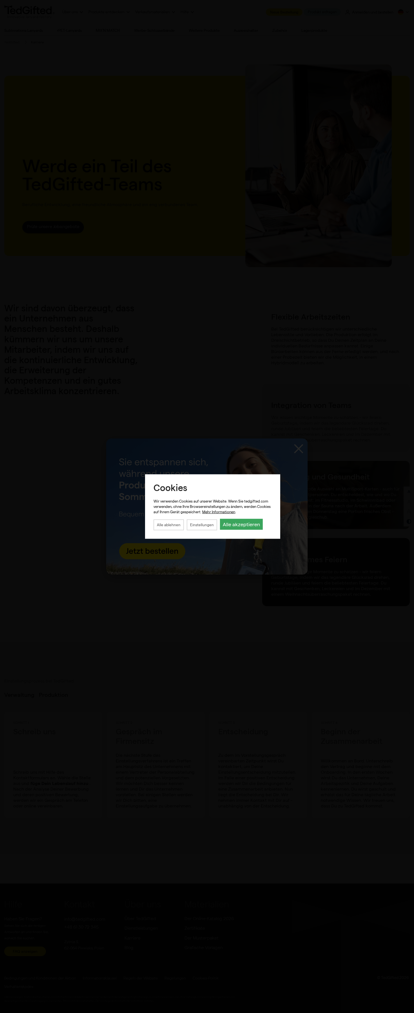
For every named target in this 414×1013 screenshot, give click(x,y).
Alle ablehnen (169, 525)
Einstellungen (202, 525)
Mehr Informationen (218, 512)
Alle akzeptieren (241, 524)
